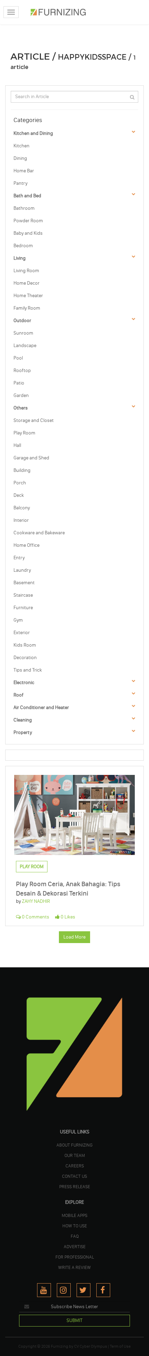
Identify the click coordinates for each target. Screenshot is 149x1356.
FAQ (75, 1236)
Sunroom (23, 333)
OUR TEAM (74, 1155)
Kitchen (21, 146)
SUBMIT (74, 1320)
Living (20, 258)
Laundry (22, 570)
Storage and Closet (34, 420)
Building (22, 470)
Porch (20, 483)
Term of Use (120, 1346)
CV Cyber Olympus (90, 1346)
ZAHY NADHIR (36, 901)
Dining (20, 158)
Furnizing (59, 1346)
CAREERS (74, 1165)
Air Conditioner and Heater (41, 707)
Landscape (25, 345)
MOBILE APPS (74, 1215)
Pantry (20, 183)
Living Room (26, 271)
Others (21, 408)
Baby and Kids (28, 233)
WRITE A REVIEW (74, 1267)
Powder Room (28, 221)
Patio (19, 383)
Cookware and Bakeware (39, 533)
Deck (19, 495)
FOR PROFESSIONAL (74, 1257)
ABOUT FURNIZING (74, 1145)
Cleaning (23, 720)
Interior (21, 520)
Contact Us (74, 1176)
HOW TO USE (74, 1225)
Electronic (24, 682)
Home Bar (24, 171)
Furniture (23, 608)
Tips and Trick (28, 670)
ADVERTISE (75, 1246)
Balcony (22, 508)
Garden (21, 395)
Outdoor (22, 320)
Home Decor (27, 283)
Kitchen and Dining (33, 133)
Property (23, 732)
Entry (19, 558)
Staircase (23, 595)
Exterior (22, 633)
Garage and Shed (31, 458)
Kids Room (25, 645)
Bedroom (23, 246)
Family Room (27, 308)
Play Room (24, 433)
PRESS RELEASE (74, 1186)
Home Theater (28, 296)
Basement (24, 583)
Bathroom (24, 208)
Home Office (27, 545)
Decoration (25, 657)
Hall (17, 445)
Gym (18, 620)
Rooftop (22, 370)
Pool (18, 358)
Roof (19, 695)
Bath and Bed (27, 196)
